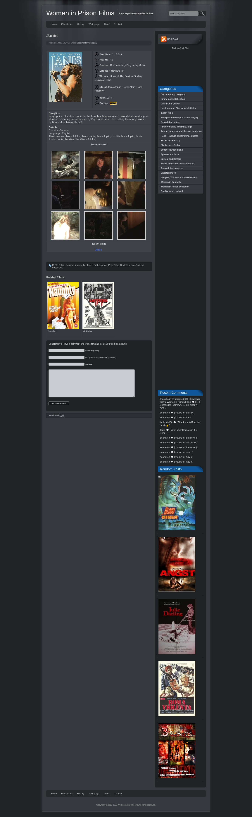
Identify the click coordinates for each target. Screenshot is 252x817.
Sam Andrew (137, 265)
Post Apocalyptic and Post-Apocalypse (181, 131)
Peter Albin (113, 265)
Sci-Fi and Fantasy (170, 140)
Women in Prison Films (80, 13)
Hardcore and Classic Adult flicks (178, 108)
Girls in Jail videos (170, 103)
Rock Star (125, 265)
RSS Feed (172, 39)
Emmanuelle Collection (173, 99)
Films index (67, 24)
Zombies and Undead (172, 191)
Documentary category (87, 43)
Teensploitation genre (172, 168)
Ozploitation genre (170, 122)
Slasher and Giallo (170, 145)
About (107, 24)
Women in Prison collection (175, 186)
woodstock (57, 267)
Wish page (94, 24)
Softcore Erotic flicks (172, 150)
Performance (100, 265)
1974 (61, 265)
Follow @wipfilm (180, 48)
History (80, 24)
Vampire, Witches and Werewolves (179, 177)
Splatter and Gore (170, 154)
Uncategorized (168, 173)
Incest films (167, 113)
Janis (99, 249)
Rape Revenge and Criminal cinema (179, 136)
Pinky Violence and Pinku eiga (176, 126)
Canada (69, 265)
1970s (55, 265)
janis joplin (80, 265)
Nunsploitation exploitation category (180, 117)
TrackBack (56, 415)
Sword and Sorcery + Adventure (177, 163)
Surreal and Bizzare (171, 159)
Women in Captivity (171, 182)
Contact (118, 24)
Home (54, 24)
